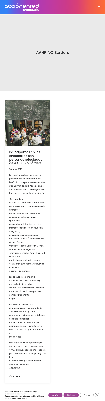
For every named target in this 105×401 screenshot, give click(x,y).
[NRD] (22, 7)
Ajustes (87, 395)
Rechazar (71, 395)
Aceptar (55, 395)
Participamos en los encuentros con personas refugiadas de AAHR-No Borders (25, 157)
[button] (99, 7)
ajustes (24, 398)
